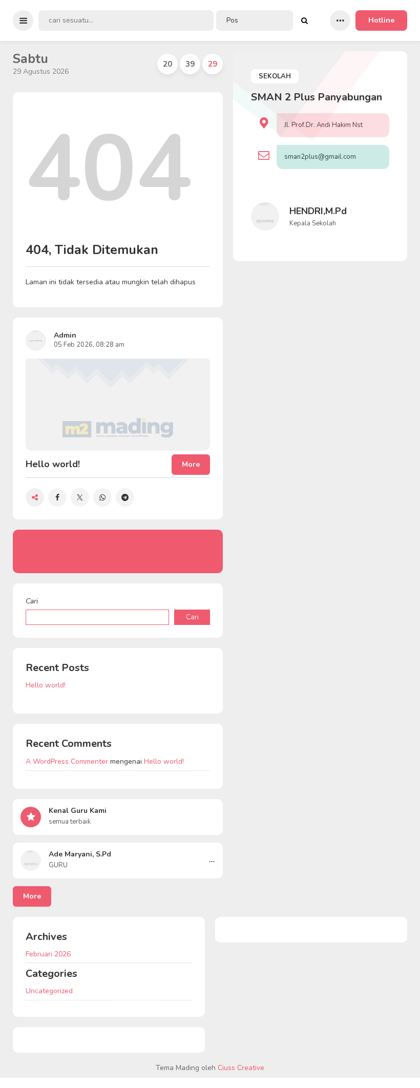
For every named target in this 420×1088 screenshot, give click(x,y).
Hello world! (46, 685)
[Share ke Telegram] (125, 497)
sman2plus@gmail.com (320, 157)
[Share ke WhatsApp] (102, 497)
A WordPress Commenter (67, 761)
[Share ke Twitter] (80, 497)
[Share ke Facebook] (57, 497)
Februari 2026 (48, 954)
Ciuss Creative (241, 1068)
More (32, 896)
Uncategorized (49, 991)
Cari (32, 601)
